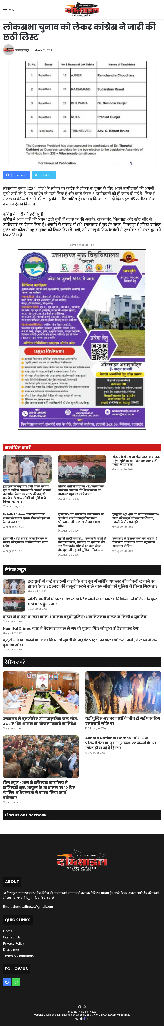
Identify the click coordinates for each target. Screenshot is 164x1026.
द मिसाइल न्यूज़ (22, 50)
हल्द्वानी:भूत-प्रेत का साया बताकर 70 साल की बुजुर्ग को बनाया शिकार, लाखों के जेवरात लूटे (135, 518)
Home (7, 931)
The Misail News (86, 1011)
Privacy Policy (13, 943)
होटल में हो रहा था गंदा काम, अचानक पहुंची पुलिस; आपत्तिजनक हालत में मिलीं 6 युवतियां (136, 461)
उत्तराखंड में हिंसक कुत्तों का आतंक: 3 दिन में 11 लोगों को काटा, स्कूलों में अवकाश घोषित (135, 542)
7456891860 (123, 1014)
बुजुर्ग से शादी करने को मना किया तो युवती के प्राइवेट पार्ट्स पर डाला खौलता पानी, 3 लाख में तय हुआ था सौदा (81, 520)
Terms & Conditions (18, 955)
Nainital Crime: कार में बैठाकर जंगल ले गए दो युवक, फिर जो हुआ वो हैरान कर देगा (26, 518)
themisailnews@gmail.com (33, 906)
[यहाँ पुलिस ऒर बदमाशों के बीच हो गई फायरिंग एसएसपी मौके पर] (123, 692)
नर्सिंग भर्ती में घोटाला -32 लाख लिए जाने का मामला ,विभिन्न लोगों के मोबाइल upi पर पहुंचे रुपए (81, 490)
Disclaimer (11, 949)
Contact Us (12, 937)
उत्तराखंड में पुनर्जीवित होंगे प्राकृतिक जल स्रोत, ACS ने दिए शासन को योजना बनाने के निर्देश (40, 721)
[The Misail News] (82, 9)
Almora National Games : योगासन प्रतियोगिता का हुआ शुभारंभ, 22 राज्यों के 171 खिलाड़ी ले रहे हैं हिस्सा (120, 742)
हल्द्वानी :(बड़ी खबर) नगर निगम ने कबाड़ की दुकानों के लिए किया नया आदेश (25, 542)
